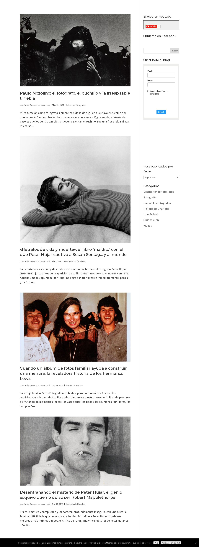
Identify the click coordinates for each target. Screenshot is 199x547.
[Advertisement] (161, 311)
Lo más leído (151, 214)
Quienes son (151, 220)
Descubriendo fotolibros (75, 261)
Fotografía (149, 197)
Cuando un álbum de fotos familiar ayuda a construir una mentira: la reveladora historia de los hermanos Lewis (73, 373)
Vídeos (147, 225)
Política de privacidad (171, 543)
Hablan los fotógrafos (76, 105)
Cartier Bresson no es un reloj (36, 105)
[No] (195, 543)
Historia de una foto (74, 385)
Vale (156, 543)
